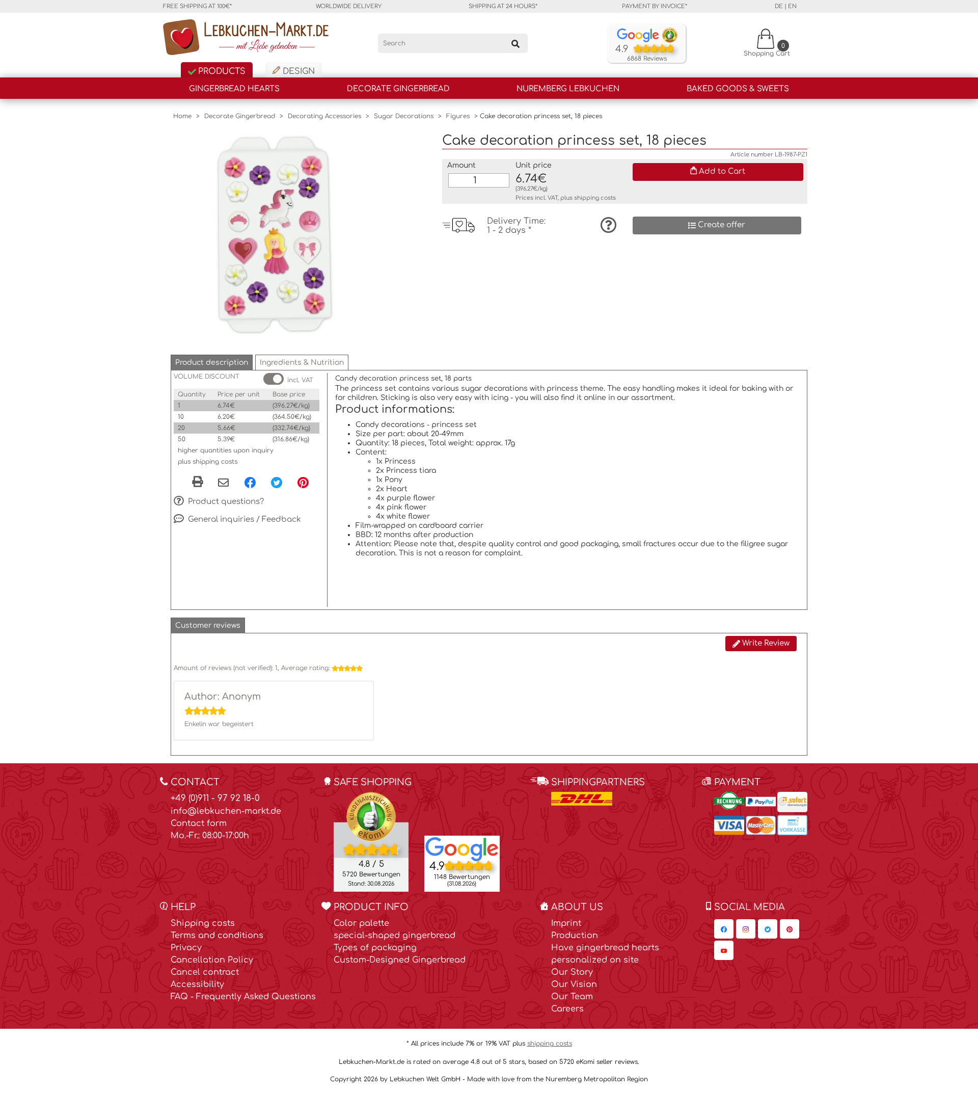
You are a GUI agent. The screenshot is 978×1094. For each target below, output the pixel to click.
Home (182, 116)
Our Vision (574, 984)
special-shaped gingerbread (394, 935)
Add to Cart (721, 171)
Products (221, 71)
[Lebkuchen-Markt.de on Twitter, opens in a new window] (767, 929)
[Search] (515, 43)
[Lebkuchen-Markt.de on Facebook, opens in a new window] (724, 929)
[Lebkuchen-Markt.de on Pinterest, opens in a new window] (789, 929)
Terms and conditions (217, 935)
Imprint (566, 923)
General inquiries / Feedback (243, 519)
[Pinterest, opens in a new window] (303, 482)
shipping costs (595, 198)
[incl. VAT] (273, 379)
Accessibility (197, 984)
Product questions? (225, 501)
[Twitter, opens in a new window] (276, 482)
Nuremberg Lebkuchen (568, 89)
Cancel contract (205, 972)
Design (297, 71)
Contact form (199, 823)
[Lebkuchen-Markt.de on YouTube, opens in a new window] (724, 950)
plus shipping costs (207, 461)
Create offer (720, 225)
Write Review (765, 643)
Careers (567, 1008)
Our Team (572, 996)
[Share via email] (223, 483)
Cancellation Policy (212, 960)
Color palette (361, 923)
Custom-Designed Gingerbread (400, 960)
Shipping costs (203, 923)
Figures (458, 116)
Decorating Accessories (324, 116)
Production (574, 935)
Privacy (186, 947)
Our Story (572, 972)
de (779, 6)
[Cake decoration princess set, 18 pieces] (272, 234)
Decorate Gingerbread (398, 89)
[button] (212, 362)
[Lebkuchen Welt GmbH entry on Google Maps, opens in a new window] (462, 848)
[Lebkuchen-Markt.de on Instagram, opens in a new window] (745, 929)
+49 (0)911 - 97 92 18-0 (215, 798)
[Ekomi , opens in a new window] (371, 841)
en (792, 6)
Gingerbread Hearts (234, 89)
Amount (461, 165)
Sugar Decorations (403, 116)
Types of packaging (375, 947)
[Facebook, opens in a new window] (250, 482)
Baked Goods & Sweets (738, 89)
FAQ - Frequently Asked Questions (243, 996)
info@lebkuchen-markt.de (226, 811)
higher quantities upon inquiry (226, 450)
